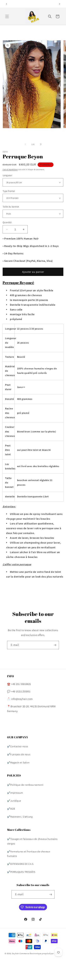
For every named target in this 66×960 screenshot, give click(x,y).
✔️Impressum (15, 792)
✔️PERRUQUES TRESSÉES (21, 871)
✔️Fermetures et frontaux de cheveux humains (28, 854)
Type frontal (9, 191)
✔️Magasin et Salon (18, 762)
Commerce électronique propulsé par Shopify (40, 953)
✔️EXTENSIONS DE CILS (20, 863)
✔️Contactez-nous (17, 746)
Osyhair (15, 953)
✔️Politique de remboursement (25, 784)
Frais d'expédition (10, 169)
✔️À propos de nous (18, 754)
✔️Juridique (14, 800)
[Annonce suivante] (59, 4)
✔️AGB (11, 808)
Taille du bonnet (11, 206)
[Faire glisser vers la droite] (41, 144)
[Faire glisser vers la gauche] (25, 144)
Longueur (7, 175)
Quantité (7, 222)
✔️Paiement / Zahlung (20, 816)
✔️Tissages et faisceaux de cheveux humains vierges (32, 841)
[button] (7, 16)
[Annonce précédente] (6, 4)
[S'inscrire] (55, 645)
